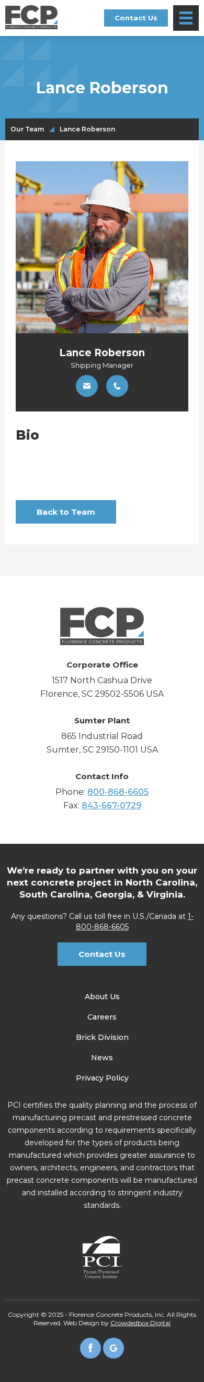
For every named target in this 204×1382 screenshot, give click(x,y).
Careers (102, 1017)
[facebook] (90, 1348)
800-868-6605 (118, 792)
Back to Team (66, 512)
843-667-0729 (111, 805)
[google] (113, 1348)
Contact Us (136, 18)
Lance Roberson (87, 129)
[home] (31, 17)
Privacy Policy (102, 1078)
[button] (186, 18)
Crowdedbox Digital (140, 1323)
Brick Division (102, 1037)
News (102, 1057)
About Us (102, 996)
